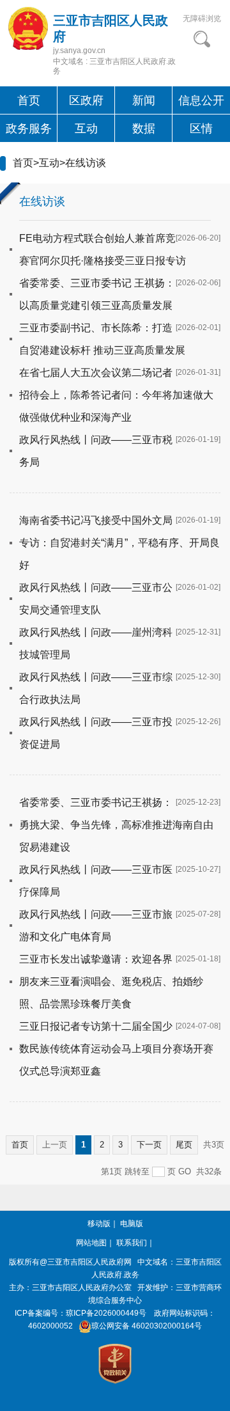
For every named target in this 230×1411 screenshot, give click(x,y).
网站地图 (91, 1242)
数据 (143, 128)
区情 (201, 128)
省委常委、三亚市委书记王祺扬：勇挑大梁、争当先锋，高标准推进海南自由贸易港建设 (116, 825)
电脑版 (131, 1223)
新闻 (143, 100)
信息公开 (201, 100)
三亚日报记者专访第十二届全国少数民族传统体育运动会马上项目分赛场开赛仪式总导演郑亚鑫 (116, 1048)
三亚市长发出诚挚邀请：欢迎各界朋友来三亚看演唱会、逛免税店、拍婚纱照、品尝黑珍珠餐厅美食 (111, 981)
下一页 (149, 1144)
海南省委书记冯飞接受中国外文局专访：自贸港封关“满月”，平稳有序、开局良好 (119, 543)
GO (184, 1171)
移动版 (99, 1223)
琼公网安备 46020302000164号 (146, 1325)
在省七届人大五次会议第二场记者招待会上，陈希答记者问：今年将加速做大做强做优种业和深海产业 (116, 395)
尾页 (184, 1144)
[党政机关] (115, 1363)
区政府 (86, 100)
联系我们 (131, 1242)
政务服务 (29, 128)
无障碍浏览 (202, 18)
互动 (86, 128)
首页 (28, 100)
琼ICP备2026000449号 (106, 1313)
